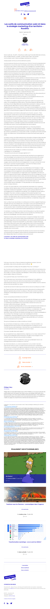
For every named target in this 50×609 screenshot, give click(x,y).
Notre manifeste (25, 567)
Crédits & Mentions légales (9, 598)
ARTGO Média (12, 595)
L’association (25, 565)
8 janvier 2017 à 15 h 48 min (10, 421)
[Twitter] (28, 14)
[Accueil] (25, 2)
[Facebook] (21, 14)
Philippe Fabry (8, 387)
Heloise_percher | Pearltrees (10, 434)
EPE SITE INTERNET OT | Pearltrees (12, 426)
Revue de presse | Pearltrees (10, 430)
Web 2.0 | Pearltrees (8, 421)
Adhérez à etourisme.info (30, 11)
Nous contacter (25, 570)
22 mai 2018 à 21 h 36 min (9, 427)
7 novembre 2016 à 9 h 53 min (10, 407)
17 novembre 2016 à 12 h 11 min (10, 417)
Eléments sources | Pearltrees (10, 416)
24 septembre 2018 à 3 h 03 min (11, 431)
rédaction (12, 588)
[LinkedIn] (24, 14)
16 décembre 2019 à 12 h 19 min (10, 435)
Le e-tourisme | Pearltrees (10, 406)
